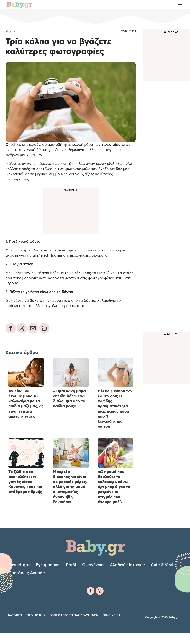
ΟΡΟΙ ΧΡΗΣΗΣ (36, 615)
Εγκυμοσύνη (48, 565)
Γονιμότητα (19, 565)
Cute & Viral (162, 565)
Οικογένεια (93, 565)
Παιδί (71, 565)
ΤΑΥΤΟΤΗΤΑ (15, 615)
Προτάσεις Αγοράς (27, 573)
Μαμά (10, 31)
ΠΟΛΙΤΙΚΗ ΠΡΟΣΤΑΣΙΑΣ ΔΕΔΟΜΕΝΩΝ (73, 615)
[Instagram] (100, 591)
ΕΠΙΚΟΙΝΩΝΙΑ (111, 615)
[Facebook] (90, 591)
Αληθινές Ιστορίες (127, 565)
